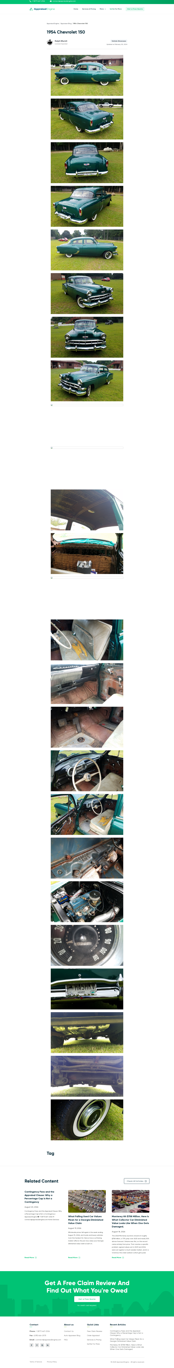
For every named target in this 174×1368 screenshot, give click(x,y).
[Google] (42, 1345)
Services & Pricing (89, 9)
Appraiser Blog (66, 23)
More (102, 9)
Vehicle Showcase (119, 41)
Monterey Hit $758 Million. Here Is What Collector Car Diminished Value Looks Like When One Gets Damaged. (127, 1347)
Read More (29, 1258)
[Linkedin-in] (48, 1345)
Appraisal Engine (53, 23)
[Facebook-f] (31, 1345)
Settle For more (116, 9)
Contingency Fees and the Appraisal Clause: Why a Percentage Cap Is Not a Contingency (126, 1333)
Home (76, 9)
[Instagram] (37, 1345)
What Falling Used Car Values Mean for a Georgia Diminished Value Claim (85, 1220)
